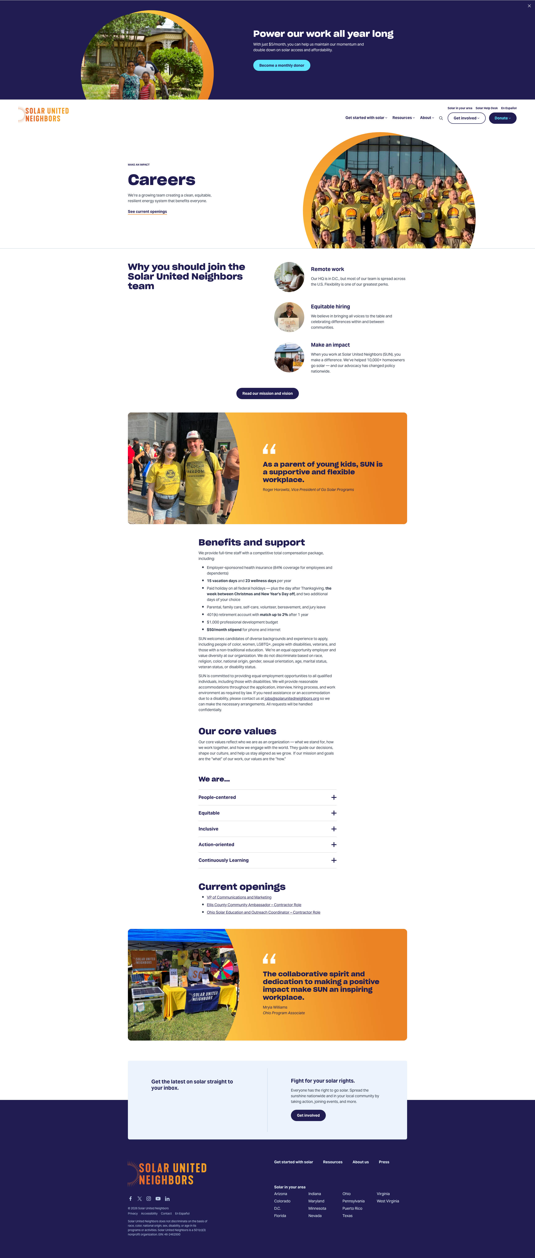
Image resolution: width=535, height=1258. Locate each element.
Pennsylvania (354, 1201)
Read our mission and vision (267, 394)
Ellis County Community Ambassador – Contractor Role (254, 905)
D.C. (277, 1209)
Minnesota (317, 1209)
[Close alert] (529, 5)
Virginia (383, 1194)
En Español (509, 108)
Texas (348, 1216)
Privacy (133, 1214)
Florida (280, 1216)
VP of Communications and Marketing (239, 898)
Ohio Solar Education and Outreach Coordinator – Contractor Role (263, 913)
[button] (441, 118)
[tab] (267, 797)
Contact (166, 1214)
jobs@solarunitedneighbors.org (292, 699)
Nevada (315, 1216)
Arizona (280, 1194)
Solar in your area (460, 108)
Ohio (347, 1194)
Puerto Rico (352, 1209)
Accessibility (149, 1214)
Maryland (316, 1201)
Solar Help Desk (487, 108)
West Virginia (388, 1201)
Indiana (314, 1194)
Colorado (282, 1201)
